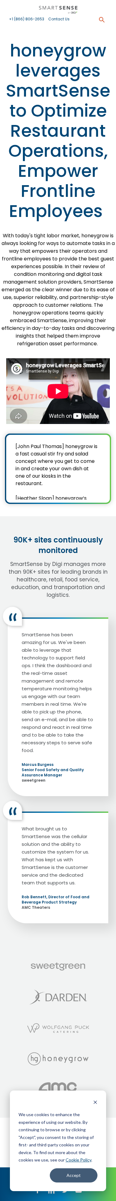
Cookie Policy (78, 1159)
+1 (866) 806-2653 (26, 19)
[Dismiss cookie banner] (95, 1103)
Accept (74, 1175)
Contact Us (59, 19)
